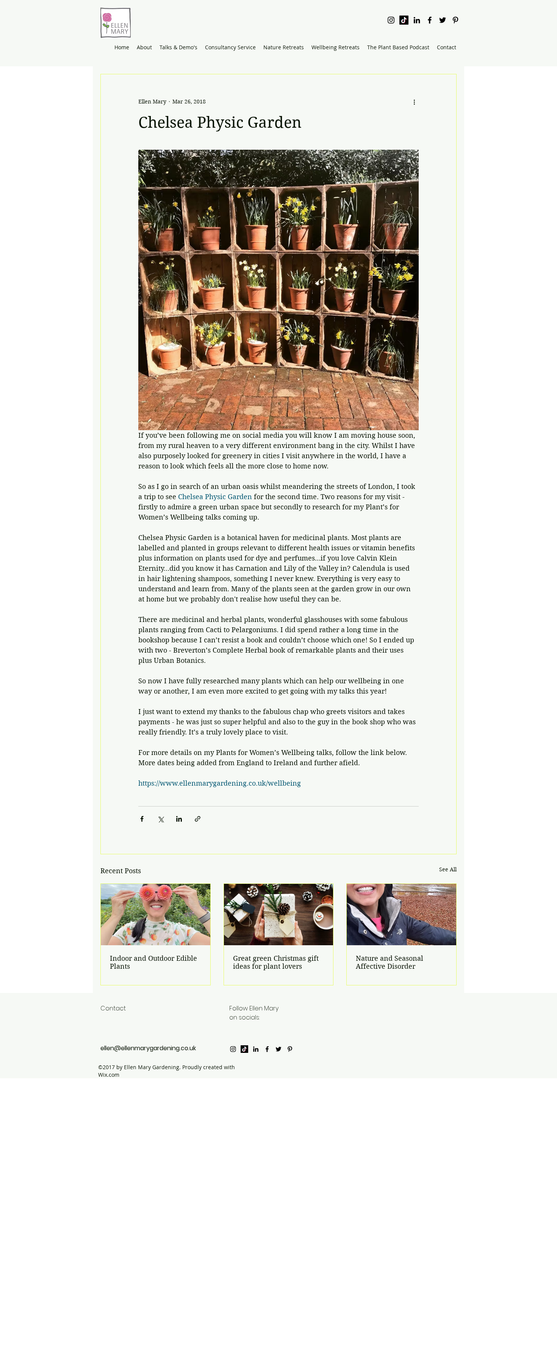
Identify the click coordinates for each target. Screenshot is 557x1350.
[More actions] (414, 101)
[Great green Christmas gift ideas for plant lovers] (278, 914)
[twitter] (442, 20)
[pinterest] (455, 20)
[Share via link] (197, 818)
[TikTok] (403, 20)
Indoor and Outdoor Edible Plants (153, 962)
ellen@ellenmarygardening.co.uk (148, 1048)
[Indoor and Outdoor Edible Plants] (155, 914)
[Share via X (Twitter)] (160, 818)
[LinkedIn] (416, 20)
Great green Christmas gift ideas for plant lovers (276, 962)
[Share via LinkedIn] (179, 818)
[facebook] (429, 20)
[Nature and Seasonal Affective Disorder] (401, 914)
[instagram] (391, 20)
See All (448, 869)
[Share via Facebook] (142, 818)
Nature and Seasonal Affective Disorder (389, 962)
